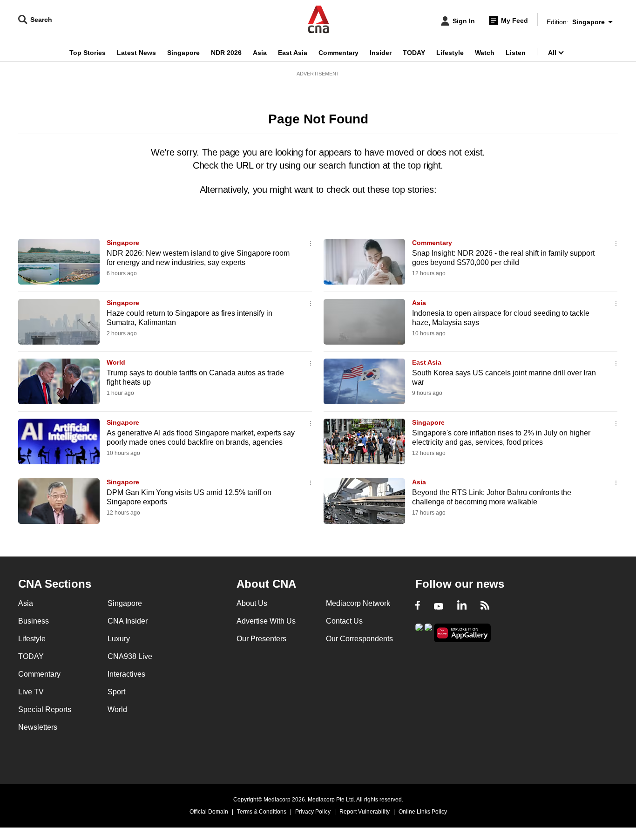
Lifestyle (450, 52)
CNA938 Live (130, 656)
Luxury (119, 639)
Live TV (31, 692)
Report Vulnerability (364, 811)
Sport (116, 692)
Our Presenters (261, 639)
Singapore (183, 52)
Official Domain (208, 811)
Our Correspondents (359, 639)
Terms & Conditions (261, 811)
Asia (260, 52)
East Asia (292, 52)
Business (33, 621)
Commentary (338, 52)
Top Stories (87, 52)
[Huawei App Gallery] (462, 633)
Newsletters (37, 727)
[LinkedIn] (462, 606)
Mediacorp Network (358, 603)
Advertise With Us (266, 621)
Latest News (136, 52)
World (116, 362)
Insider (381, 52)
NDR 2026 (226, 52)
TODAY (414, 52)
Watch (484, 52)
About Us (252, 603)
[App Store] (428, 632)
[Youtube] (438, 606)
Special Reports (44, 709)
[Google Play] (419, 632)
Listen (516, 52)
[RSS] (484, 606)
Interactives (126, 674)
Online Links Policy (423, 811)
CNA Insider (128, 621)
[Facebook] (417, 606)
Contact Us (344, 621)
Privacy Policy (313, 811)
